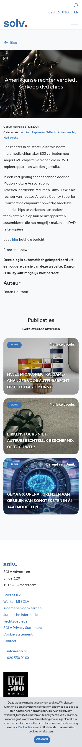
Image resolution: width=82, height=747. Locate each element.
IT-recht (51, 132)
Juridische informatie (20, 615)
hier (15, 240)
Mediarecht (10, 138)
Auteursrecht (66, 132)
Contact (9, 641)
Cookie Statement (29, 727)
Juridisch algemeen (32, 132)
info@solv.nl (16, 651)
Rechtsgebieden (16, 622)
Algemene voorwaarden (22, 608)
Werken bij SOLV (16, 602)
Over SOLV (12, 595)
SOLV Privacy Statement (22, 628)
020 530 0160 (59, 13)
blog (13, 43)
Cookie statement (18, 635)
